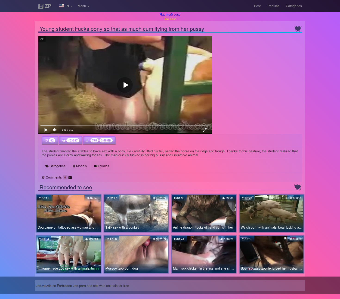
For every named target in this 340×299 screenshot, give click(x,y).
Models (81, 166)
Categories (294, 5)
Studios (103, 166)
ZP (47, 5)
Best (257, 5)
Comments (55, 177)
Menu (82, 5)
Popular (273, 5)
